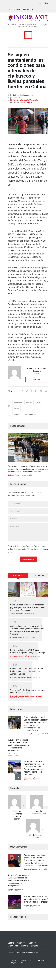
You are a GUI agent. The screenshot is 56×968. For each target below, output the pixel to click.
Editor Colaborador (36, 835)
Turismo (18, 475)
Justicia (21, 677)
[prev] (11, 459)
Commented (38, 575)
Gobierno (13, 656)
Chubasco (18, 403)
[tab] (18, 576)
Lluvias (29, 403)
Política (26, 656)
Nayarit (20, 656)
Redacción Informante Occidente (24, 100)
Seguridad (20, 613)
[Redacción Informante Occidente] (14, 372)
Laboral (10, 754)
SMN (38, 403)
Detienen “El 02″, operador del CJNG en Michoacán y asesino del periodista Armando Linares (26, 671)
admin (39, 811)
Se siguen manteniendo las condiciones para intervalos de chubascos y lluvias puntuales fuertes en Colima (27, 71)
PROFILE (36, 380)
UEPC (16, 409)
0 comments (29, 102)
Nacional (11, 475)
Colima (15, 95)
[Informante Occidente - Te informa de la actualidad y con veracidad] (28, 18)
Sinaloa (34, 945)
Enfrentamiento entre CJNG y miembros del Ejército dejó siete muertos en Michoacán (36, 899)
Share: (11, 391)
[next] (45, 459)
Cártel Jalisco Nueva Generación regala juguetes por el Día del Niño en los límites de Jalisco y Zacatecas (27, 607)
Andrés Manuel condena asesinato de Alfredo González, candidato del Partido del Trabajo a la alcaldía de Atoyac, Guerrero (36, 860)
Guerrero (13, 637)
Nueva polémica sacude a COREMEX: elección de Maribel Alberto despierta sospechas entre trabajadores (18, 745)
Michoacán (28, 677)
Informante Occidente (25, 952)
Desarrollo (14, 696)
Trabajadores (18, 754)
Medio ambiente (26, 95)
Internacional (28, 778)
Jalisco (12, 613)
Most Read (18, 575)
